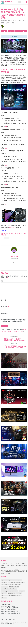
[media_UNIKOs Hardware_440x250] (14, 488)
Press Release (9, 26)
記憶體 (4, 593)
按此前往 (11, 227)
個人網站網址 (4, 313)
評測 (2, 619)
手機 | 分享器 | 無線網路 (7, 584)
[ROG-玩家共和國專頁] (14, 361)
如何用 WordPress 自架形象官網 (9, 611)
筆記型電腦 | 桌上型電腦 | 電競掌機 (10, 591)
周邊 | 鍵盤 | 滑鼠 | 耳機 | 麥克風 (16, 582)
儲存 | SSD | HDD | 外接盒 (15, 580)
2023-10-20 (16, 26)
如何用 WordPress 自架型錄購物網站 (10, 613)
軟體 (19, 593)
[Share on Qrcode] (18, 31)
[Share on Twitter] (11, 31)
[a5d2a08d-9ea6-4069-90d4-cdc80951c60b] (14, 434)
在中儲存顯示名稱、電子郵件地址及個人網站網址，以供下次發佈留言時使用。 (15, 320)
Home (2, 7)
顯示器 (4, 597)
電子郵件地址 (5, 306)
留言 (2, 281)
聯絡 (14, 619)
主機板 (4, 580)
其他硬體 (4, 582)
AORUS (6, 237)
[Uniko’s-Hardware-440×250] (14, 525)
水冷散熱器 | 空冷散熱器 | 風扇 (9, 588)
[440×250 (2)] (14, 452)
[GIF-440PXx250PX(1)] (14, 543)
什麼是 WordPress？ (6, 604)
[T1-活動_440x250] (14, 397)
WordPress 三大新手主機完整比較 (10, 608)
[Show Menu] (26, 2)
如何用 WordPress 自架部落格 (9, 609)
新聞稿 (6, 7)
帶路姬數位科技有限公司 (10, 623)
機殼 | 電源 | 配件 (14, 586)
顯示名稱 (3, 300)
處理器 (22, 591)
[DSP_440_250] (14, 470)
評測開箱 (11, 593)
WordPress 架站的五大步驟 (8, 606)
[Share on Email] (24, 31)
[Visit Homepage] (7, 2)
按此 (6, 126)
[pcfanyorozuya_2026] (14, 379)
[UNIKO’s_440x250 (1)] (14, 415)
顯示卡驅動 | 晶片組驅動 (15, 595)
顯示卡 (4, 595)
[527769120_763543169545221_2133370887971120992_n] (14, 507)
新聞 (17, 584)
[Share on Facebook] (4, 31)
